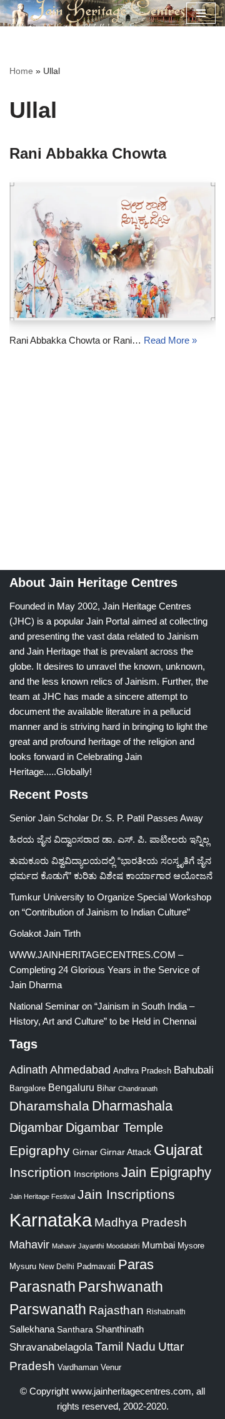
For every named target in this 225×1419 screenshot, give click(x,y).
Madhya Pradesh (140, 1222)
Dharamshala (49, 1106)
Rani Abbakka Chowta (87, 153)
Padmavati (96, 1266)
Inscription (40, 1172)
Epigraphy (39, 1150)
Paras (136, 1264)
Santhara (75, 1329)
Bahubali (194, 1070)
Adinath (28, 1069)
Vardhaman (78, 1367)
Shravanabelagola (50, 1347)
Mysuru (22, 1266)
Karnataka (50, 1220)
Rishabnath (166, 1311)
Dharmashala (132, 1106)
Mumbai (158, 1245)
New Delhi (56, 1266)
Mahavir (29, 1244)
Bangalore (27, 1088)
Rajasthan (116, 1310)
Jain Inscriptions (126, 1194)
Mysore (191, 1245)
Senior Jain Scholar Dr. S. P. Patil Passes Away (106, 818)
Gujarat (178, 1149)
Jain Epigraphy (166, 1172)
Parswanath (47, 1309)
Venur (111, 1367)
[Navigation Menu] (201, 13)
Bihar (106, 1088)
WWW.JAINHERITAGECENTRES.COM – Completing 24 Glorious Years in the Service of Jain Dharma (104, 969)
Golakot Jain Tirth (45, 933)
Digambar (36, 1127)
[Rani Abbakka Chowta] (112, 251)
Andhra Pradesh (142, 1071)
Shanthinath (120, 1329)
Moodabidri (122, 1246)
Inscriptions (96, 1174)
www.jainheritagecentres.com (131, 1391)
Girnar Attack (125, 1152)
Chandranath (138, 1088)
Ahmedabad (80, 1069)
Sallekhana (31, 1329)
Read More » (170, 340)
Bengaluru (71, 1087)
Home (21, 71)
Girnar (85, 1152)
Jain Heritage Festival (42, 1196)
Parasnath (42, 1287)
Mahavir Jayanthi (78, 1246)
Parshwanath (120, 1287)
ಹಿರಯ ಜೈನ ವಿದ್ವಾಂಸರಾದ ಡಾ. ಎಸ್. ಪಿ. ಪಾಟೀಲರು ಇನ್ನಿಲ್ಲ (109, 839)
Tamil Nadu (125, 1346)
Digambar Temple (114, 1127)
